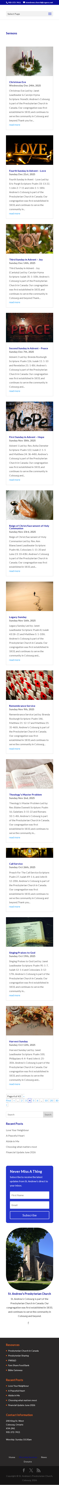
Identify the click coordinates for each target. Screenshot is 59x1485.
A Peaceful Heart (15, 1135)
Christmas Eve (17, 81)
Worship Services (28, 1457)
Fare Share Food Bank (18, 1365)
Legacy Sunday (18, 616)
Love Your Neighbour (17, 1130)
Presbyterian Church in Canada (23, 1350)
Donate (28, 1461)
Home (12, 1457)
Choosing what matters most (21, 1146)
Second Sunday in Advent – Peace (28, 348)
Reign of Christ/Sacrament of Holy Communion (29, 527)
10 (46, 1100)
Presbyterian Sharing (18, 1355)
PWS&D (12, 1360)
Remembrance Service (22, 705)
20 (51, 1100)
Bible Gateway (15, 1370)
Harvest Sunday (18, 1041)
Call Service (16, 863)
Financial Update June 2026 (21, 1152)
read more (14, 124)
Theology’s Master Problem (25, 794)
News (44, 1457)
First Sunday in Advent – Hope (26, 436)
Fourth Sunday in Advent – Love (27, 170)
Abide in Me (12, 1141)
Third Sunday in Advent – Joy (26, 259)
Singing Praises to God (22, 952)
